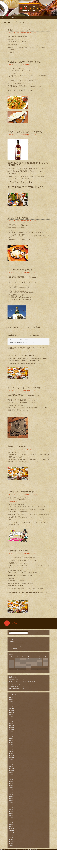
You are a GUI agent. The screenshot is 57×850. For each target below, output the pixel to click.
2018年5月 (11, 817)
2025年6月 (11, 716)
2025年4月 (11, 719)
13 (45, 660)
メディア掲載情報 (13, 648)
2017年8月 (11, 837)
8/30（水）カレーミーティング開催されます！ (27, 327)
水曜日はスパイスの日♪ (17, 446)
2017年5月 (11, 843)
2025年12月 (11, 708)
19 (39, 663)
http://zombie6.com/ (13, 501)
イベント (11, 644)
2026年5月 (11, 704)
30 (22, 667)
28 (11, 667)
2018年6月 (11, 815)
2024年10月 (11, 729)
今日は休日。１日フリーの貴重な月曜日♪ (24, 62)
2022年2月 (11, 764)
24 (28, 665)
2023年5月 (11, 751)
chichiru (35, 32)
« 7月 (17, 669)
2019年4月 (11, 809)
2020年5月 (11, 796)
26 (39, 665)
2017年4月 (11, 845)
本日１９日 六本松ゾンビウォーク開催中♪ (25, 388)
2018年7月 (11, 813)
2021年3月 (11, 785)
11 (34, 660)
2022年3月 (11, 762)
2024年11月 (11, 727)
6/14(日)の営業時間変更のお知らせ (16, 688)
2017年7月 (11, 839)
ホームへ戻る (4, 17)
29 (17, 667)
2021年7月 (11, 777)
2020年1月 (11, 802)
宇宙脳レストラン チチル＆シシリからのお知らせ (17, 849)
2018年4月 (11, 820)
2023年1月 (11, 753)
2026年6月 (11, 701)
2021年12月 (11, 768)
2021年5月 (11, 781)
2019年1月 (11, 811)
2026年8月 (11, 697)
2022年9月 (11, 759)
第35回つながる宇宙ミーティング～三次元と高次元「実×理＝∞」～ (23, 681)
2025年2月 (11, 721)
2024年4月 (11, 742)
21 (11, 665)
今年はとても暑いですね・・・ (20, 218)
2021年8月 (11, 774)
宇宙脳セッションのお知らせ (15, 684)
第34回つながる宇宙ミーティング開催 (17, 686)
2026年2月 (11, 706)
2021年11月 (11, 770)
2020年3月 (11, 800)
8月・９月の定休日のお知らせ (20, 270)
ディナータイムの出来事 (18, 551)
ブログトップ (14, 17)
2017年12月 (11, 828)
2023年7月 (11, 749)
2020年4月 (11, 798)
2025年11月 (11, 710)
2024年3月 (11, 744)
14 (11, 663)
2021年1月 (11, 790)
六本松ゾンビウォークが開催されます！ (24, 492)
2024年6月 (11, 738)
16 (22, 663)
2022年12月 (11, 755)
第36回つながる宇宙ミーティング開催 (17, 679)
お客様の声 (11, 641)
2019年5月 (11, 807)
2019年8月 (11, 805)
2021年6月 (11, 779)
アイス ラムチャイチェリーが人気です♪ (25, 132)
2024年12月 (11, 725)
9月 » (40, 669)
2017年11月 (11, 830)
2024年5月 (11, 740)
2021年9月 (11, 772)
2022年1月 (11, 766)
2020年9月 (11, 792)
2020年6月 (11, 794)
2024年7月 (11, 736)
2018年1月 (11, 826)
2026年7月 (11, 699)
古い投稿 (11, 623)
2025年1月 (11, 723)
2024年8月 (11, 734)
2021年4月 (11, 783)
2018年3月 (11, 822)
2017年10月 (11, 832)
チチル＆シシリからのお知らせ (24, 32)
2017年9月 (11, 835)
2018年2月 (11, 824)
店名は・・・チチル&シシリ (19, 30)
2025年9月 (11, 714)
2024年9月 (11, 731)
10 (28, 660)
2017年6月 (11, 841)
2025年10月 (11, 712)
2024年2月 (11, 747)
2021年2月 (11, 787)
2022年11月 (11, 757)
